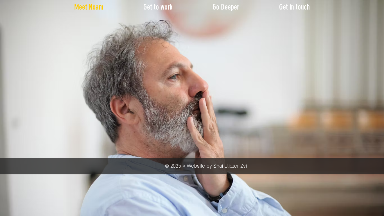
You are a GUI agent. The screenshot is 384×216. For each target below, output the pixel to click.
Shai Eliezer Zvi (230, 166)
